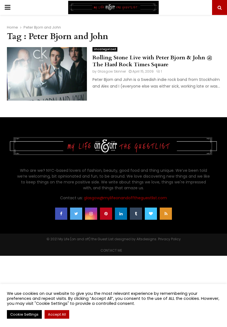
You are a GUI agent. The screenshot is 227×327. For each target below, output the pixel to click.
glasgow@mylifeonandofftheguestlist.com (125, 198)
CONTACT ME (111, 250)
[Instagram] (91, 214)
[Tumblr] (136, 214)
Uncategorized (105, 49)
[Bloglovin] (151, 214)
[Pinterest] (106, 214)
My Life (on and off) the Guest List (86, 239)
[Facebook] (61, 214)
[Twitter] (76, 214)
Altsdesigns (146, 239)
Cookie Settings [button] (24, 314)
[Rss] (166, 214)
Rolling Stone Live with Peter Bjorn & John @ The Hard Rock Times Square (152, 61)
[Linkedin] (121, 214)
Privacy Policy (169, 239)
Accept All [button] (57, 314)
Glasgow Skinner (111, 71)
